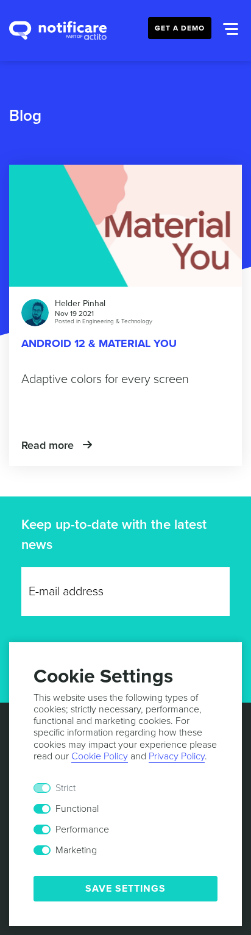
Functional (77, 809)
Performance (82, 829)
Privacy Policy (177, 756)
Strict (65, 788)
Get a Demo (180, 28)
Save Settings (125, 889)
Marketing (76, 850)
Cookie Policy (99, 756)
